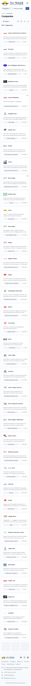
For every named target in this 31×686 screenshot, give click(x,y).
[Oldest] (21, 21)
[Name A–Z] (24, 21)
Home (3, 13)
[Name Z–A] (28, 21)
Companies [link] (9, 13)
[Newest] (18, 21)
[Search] (27, 8)
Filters (7, 21)
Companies (6, 8)
